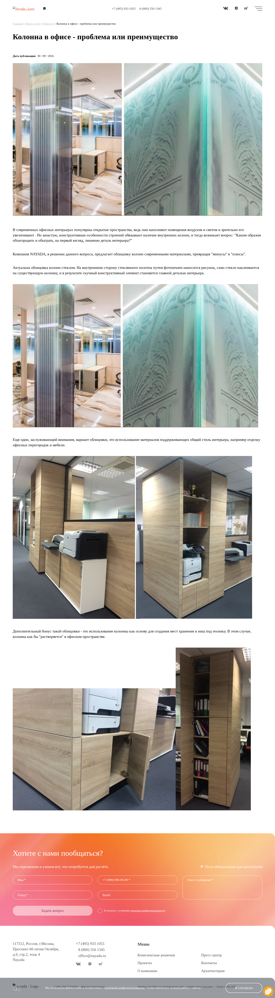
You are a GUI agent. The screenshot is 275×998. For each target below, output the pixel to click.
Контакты (209, 963)
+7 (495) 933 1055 (124, 8)
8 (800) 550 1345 (150, 8)
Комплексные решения (156, 955)
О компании (147, 971)
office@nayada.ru (92, 956)
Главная (17, 23)
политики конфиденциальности (147, 910)
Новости (48, 23)
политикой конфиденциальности (124, 987)
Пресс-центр (33, 23)
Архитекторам (213, 971)
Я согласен (244, 988)
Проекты (145, 963)
